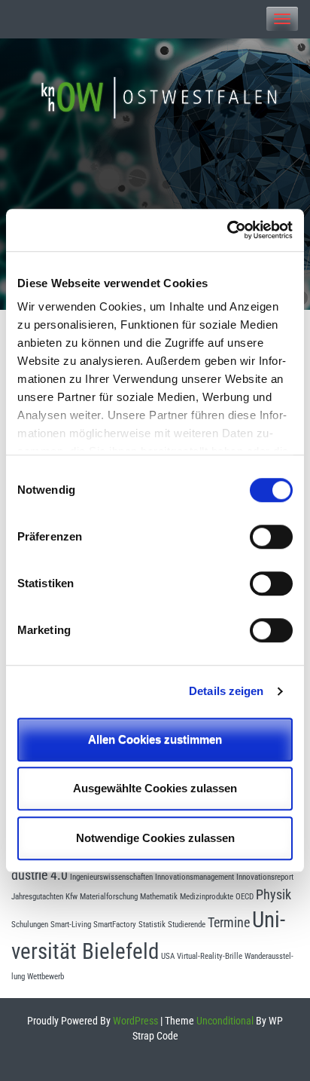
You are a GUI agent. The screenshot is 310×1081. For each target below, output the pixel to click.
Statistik (152, 924)
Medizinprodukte (206, 897)
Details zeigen (226, 690)
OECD (245, 897)
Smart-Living (70, 924)
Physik (273, 894)
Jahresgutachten (37, 897)
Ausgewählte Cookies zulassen (155, 788)
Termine (229, 922)
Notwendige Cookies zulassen (155, 837)
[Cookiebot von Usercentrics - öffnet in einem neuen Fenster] (227, 230)
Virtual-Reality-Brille (209, 956)
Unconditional (224, 1021)
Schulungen (29, 924)
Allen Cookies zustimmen (155, 739)
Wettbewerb (45, 976)
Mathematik (159, 897)
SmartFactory (114, 924)
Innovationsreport (264, 877)
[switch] (271, 537)
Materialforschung (109, 897)
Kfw (71, 897)
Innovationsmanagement (194, 877)
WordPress (134, 1021)
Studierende (186, 924)
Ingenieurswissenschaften (111, 877)
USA (168, 956)
